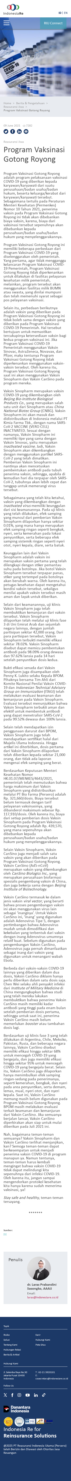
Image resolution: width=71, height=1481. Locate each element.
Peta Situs (41, 1344)
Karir (38, 1334)
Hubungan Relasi (12, 1349)
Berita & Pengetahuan (30, 103)
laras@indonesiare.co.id (42, 1297)
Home (7, 103)
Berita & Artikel (12, 1354)
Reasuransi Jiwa (14, 106)
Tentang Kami (10, 1344)
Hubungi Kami (43, 1339)
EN (65, 12)
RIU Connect (53, 23)
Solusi (7, 1339)
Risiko (7, 1334)
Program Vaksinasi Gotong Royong (27, 110)
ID (60, 12)
